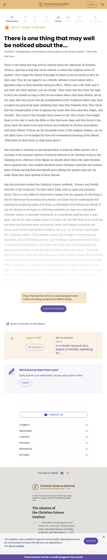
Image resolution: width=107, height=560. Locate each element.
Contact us (56, 414)
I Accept (91, 541)
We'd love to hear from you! (38, 370)
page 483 (66, 230)
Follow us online (48, 473)
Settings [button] (24, 455)
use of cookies (16, 546)
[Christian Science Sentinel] (53, 4)
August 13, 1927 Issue (33, 27)
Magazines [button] (25, 430)
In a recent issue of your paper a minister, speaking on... (74, 349)
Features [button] (24, 443)
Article (15, 27)
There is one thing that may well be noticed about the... (49, 42)
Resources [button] (25, 449)
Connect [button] (24, 424)
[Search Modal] (102, 4)
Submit (26, 382)
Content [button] (24, 437)
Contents (36, 347)
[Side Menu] (4, 4)
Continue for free (53, 308)
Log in (91, 4)
